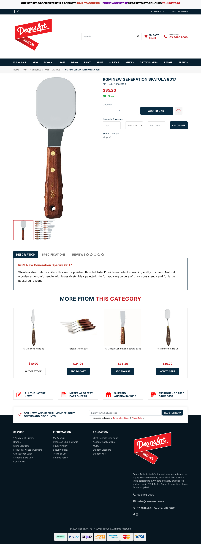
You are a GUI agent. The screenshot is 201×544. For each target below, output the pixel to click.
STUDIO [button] (129, 62)
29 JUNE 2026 (171, 3)
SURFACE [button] (114, 62)
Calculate (178, 125)
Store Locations (21, 445)
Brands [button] (183, 62)
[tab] (25, 254)
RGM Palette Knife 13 (33, 348)
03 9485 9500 (178, 37)
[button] (178, 111)
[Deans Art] (33, 36)
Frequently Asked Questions (27, 449)
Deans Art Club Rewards (65, 442)
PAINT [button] (87, 62)
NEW (35, 62)
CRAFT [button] (61, 62)
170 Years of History (23, 438)
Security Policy (60, 449)
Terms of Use (60, 453)
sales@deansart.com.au (151, 501)
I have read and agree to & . (118, 418)
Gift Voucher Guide (23, 453)
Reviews (79, 254)
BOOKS (48, 62)
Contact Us (19, 461)
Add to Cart (157, 110)
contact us (157, 11)
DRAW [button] (74, 62)
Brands (17, 442)
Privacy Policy (137, 418)
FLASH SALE (20, 62)
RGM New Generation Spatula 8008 (123, 348)
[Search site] (138, 36)
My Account (59, 438)
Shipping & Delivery (23, 457)
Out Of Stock (33, 371)
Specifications (54, 254)
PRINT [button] (100, 62)
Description (25, 254)
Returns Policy (60, 457)
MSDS (96, 445)
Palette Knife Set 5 (78, 348)
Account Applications (104, 442)
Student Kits (99, 453)
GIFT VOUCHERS (149, 62)
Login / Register (179, 11)
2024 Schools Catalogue (105, 438)
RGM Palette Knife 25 (168, 348)
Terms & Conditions (121, 418)
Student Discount (102, 449)
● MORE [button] (168, 62)
